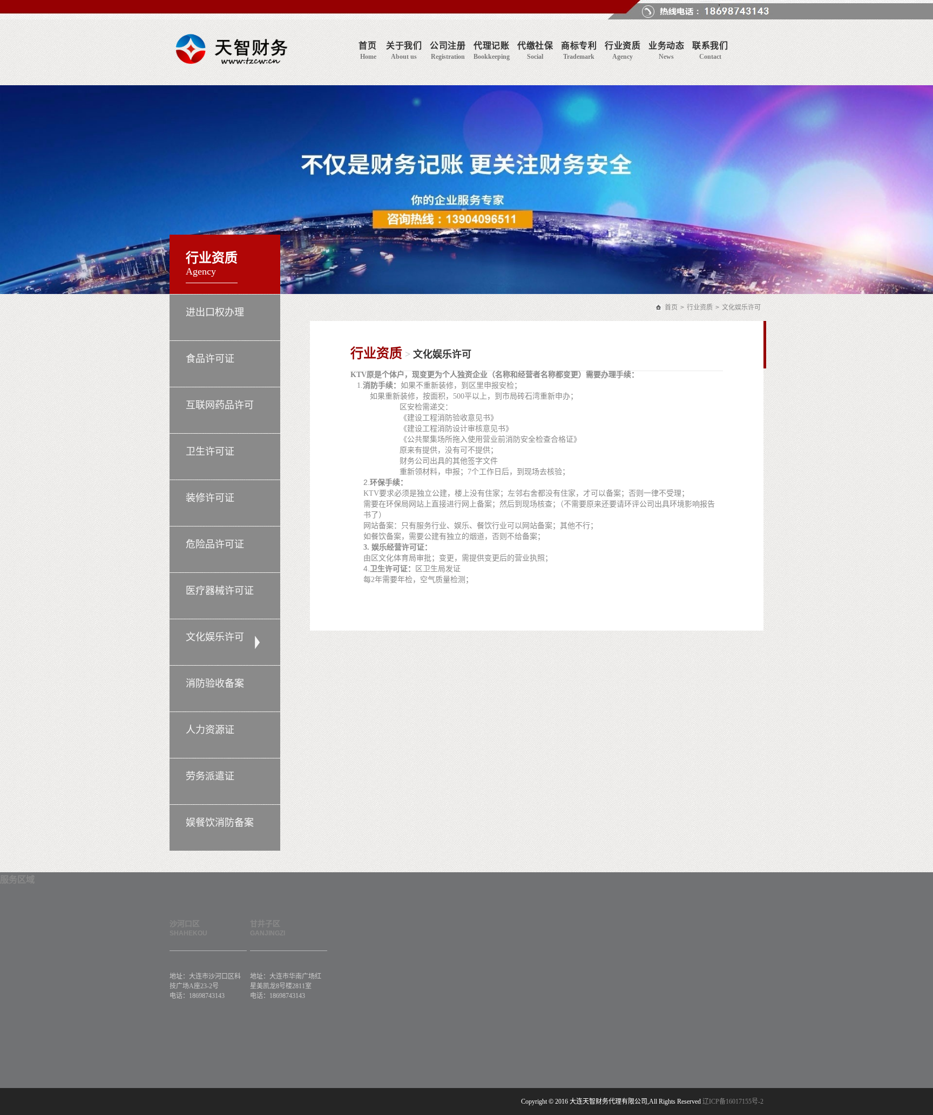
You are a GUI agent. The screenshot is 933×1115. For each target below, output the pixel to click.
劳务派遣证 (210, 776)
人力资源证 (210, 729)
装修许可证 (210, 497)
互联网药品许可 (220, 405)
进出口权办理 (215, 312)
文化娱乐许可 (215, 637)
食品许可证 (210, 358)
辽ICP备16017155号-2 (732, 1101)
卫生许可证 (210, 451)
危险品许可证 (215, 544)
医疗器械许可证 (220, 590)
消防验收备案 (215, 683)
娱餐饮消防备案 (220, 822)
